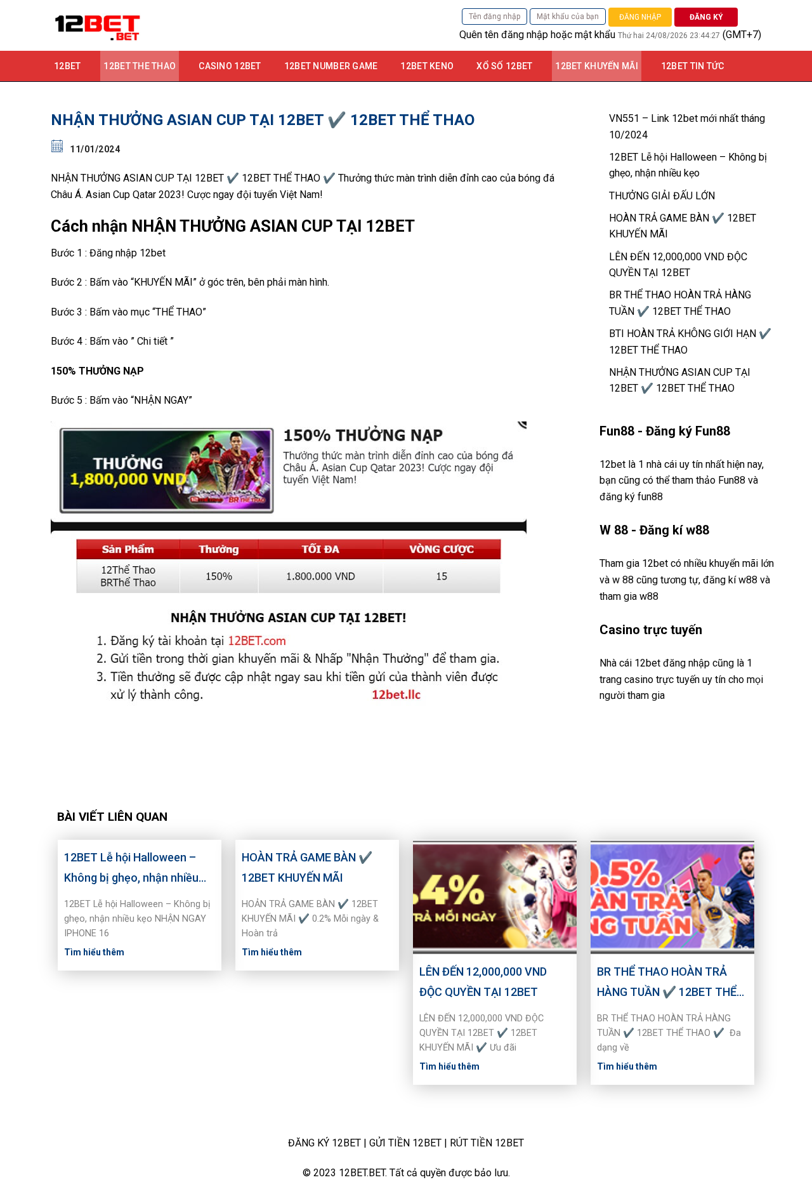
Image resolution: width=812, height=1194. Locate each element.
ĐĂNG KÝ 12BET (324, 1143)
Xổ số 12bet (504, 66)
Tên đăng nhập (494, 16)
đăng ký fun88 (631, 497)
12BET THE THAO (139, 66)
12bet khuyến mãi (596, 66)
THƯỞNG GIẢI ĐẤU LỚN (662, 196)
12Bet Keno (427, 66)
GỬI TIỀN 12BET (405, 1143)
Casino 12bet (230, 66)
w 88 (623, 580)
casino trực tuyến (662, 679)
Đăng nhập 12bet (127, 253)
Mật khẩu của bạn (568, 16)
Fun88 (731, 480)
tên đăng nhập (516, 35)
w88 (648, 596)
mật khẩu (595, 35)
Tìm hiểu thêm (94, 952)
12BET (67, 66)
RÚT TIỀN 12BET (487, 1143)
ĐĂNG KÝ (706, 17)
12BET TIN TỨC (692, 66)
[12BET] (184, 25)
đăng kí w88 (730, 580)
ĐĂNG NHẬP (640, 17)
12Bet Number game (331, 66)
